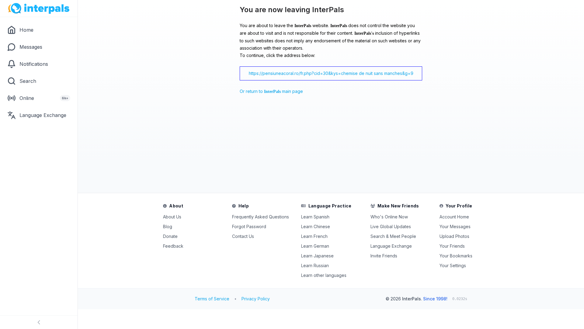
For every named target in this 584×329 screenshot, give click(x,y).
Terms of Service (212, 298)
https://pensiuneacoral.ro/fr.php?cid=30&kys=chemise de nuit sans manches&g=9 (331, 73)
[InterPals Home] (39, 8)
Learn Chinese (315, 226)
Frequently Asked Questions (260, 216)
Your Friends (452, 246)
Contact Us (243, 236)
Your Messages (455, 226)
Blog (167, 226)
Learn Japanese (317, 255)
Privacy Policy (256, 298)
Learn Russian (315, 265)
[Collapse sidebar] (39, 322)
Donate (170, 236)
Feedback (173, 246)
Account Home (454, 216)
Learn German (315, 246)
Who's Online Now (389, 216)
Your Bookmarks (456, 255)
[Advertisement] (245, 145)
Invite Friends (383, 255)
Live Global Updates (390, 226)
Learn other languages (323, 275)
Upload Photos (454, 236)
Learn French (314, 236)
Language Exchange (391, 246)
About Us (172, 216)
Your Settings (453, 265)
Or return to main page (271, 91)
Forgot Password (249, 226)
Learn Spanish (315, 216)
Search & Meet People (393, 236)
